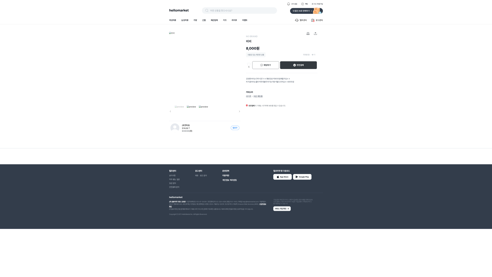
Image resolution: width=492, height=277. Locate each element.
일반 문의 (172, 183)
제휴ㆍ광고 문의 (201, 175)
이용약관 (225, 175)
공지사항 (172, 175)
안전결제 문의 (174, 187)
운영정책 (225, 171)
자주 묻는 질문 (174, 179)
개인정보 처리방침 (229, 180)
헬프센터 (172, 171)
